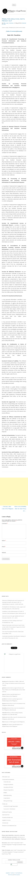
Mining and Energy (8, 800)
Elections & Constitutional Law (9, 825)
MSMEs (5, 792)
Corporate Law (7, 781)
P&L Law (6, 23)
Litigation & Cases (6, 820)
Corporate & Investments (8, 779)
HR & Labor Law (6, 776)
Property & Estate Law (7, 817)
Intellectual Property (7, 812)
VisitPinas (12, 873)
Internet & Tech (5, 814)
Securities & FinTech (8, 787)
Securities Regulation (7, 844)
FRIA (10, 854)
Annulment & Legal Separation (11, 806)
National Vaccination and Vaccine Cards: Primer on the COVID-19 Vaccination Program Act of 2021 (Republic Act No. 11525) (13, 627)
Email (4, 546)
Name (4, 540)
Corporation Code (18, 842)
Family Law (4, 804)
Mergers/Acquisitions (9, 790)
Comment (5, 523)
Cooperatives (7, 798)
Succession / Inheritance (9, 809)
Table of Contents (11, 31)
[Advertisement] (14, 491)
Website (4, 552)
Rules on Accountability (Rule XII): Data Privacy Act (20, 509)
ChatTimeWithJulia (18, 873)
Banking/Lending (8, 795)
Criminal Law (5, 823)
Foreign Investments (8, 784)
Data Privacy (5, 854)
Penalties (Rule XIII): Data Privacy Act (13, 20)
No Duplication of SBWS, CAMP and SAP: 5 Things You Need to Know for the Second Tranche (13, 683)
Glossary (19, 31)
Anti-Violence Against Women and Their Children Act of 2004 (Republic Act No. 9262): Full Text (13, 689)
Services (11, 23)
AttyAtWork (8, 873)
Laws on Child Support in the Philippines (15, 721)
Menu (14, 4)
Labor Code (10, 842)
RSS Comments (17, 874)
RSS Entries (10, 874)
